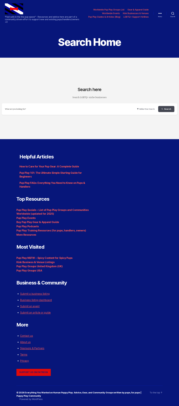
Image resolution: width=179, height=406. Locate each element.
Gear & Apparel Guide (138, 9)
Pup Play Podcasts (27, 226)
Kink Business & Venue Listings (35, 262)
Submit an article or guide (35, 312)
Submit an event (30, 306)
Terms (23, 354)
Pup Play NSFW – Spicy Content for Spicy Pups (44, 257)
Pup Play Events (26, 218)
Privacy (24, 360)
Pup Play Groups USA (29, 270)
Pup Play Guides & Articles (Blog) (104, 17)
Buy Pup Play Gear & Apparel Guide (37, 222)
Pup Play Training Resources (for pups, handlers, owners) (51, 230)
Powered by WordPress (31, 399)
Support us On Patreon (33, 372)
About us (25, 342)
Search (167, 109)
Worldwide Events (111, 13)
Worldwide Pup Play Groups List (108, 9)
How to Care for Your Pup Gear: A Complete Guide (49, 166)
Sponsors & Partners (32, 348)
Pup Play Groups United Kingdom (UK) (39, 266)
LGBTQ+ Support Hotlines (136, 17)
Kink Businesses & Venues (136, 13)
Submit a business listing (35, 293)
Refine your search (147, 109)
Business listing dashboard (36, 300)
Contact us (26, 335)
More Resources (26, 234)
